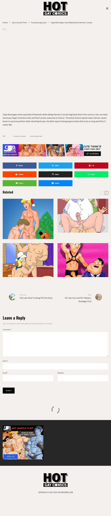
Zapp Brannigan (36, 136)
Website (61, 373)
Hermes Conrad (20, 136)
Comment (7, 330)
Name (5, 361)
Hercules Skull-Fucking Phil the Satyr (36, 296)
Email (5, 373)
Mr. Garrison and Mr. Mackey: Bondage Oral (78, 298)
